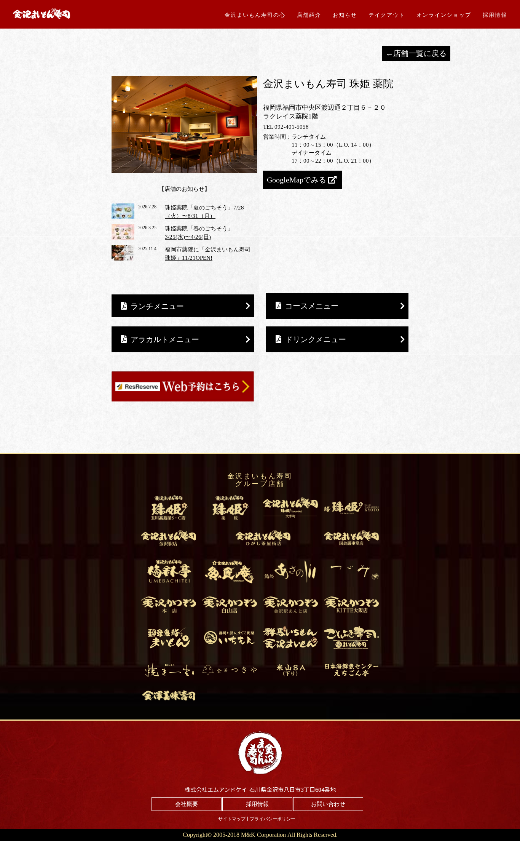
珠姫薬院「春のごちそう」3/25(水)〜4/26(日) (199, 232)
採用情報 (495, 15)
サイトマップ (232, 819)
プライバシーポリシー (272, 819)
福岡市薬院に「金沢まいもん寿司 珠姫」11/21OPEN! (207, 253)
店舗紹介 (309, 15)
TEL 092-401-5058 (286, 127)
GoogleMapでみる (296, 180)
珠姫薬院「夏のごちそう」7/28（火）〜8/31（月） (204, 212)
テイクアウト (386, 15)
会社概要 (186, 804)
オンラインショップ (443, 15)
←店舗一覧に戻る (416, 53)
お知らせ (345, 15)
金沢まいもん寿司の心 (255, 15)
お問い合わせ (328, 804)
